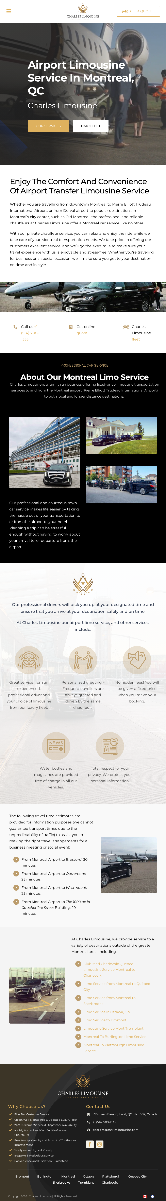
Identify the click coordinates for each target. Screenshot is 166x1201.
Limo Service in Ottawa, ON (106, 1012)
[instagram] (99, 1144)
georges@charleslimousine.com (115, 1130)
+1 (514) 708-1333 (30, 333)
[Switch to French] (152, 1196)
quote (82, 333)
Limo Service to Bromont (105, 1020)
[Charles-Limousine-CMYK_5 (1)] (83, 4)
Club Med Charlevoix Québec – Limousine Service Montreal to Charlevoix (109, 970)
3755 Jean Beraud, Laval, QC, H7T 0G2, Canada (125, 1114)
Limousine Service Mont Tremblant (113, 1028)
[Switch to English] (145, 1196)
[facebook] (90, 1144)
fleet (136, 339)
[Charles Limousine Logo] (83, 1074)
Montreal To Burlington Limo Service (114, 1037)
